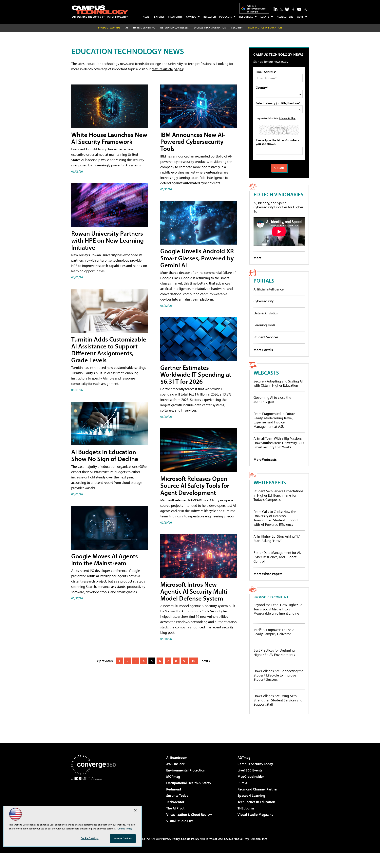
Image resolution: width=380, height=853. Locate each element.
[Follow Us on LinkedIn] (275, 9)
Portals (264, 280)
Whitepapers (270, 482)
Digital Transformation (210, 27)
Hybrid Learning (144, 27)
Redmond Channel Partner (257, 789)
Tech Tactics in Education (256, 802)
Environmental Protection (185, 770)
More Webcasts (265, 459)
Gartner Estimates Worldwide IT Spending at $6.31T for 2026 (195, 374)
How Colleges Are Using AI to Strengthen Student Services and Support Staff (278, 700)
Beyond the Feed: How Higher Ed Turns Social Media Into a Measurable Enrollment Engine (278, 609)
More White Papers (268, 573)
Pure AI (243, 783)
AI (126, 27)
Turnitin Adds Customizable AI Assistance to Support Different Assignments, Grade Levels (108, 349)
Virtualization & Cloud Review (189, 814)
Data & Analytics (266, 313)
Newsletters (285, 16)
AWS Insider (175, 764)
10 (193, 660)
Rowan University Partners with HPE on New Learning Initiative (107, 240)
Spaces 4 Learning (251, 795)
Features (159, 16)
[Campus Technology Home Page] (100, 11)
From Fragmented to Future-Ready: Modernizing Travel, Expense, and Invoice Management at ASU (275, 420)
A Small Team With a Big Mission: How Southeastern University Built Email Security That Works (279, 442)
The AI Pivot (175, 808)
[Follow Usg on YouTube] (299, 9)
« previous (105, 660)
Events (264, 16)
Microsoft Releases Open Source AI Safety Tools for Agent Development (194, 485)
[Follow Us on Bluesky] (287, 9)
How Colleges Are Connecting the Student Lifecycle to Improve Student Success (278, 675)
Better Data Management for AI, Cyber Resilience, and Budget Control (277, 556)
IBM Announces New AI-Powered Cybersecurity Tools (192, 141)
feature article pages (167, 69)
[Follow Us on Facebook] (293, 9)
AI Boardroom (176, 757)
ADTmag (244, 757)
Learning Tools (264, 325)
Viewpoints (175, 16)
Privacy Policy (287, 118)
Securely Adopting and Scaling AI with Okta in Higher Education (278, 383)
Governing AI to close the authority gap (272, 399)
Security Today (177, 795)
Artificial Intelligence (269, 289)
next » (206, 660)
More (300, 16)
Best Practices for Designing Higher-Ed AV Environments (274, 652)
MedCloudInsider (251, 776)
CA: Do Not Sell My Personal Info (245, 839)
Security (237, 27)
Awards (191, 16)
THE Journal (247, 808)
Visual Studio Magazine (255, 814)
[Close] (135, 810)
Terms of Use (214, 839)
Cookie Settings (90, 838)
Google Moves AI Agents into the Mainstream (104, 559)
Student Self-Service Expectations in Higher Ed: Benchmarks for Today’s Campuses (278, 495)
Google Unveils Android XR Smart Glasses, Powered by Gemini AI (197, 258)
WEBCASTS (266, 372)
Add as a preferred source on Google (256, 8)
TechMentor (175, 802)
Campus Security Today (255, 764)
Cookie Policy (190, 839)
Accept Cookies (123, 838)
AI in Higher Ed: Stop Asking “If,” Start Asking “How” (276, 538)
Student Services (266, 337)
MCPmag (173, 776)
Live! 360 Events (250, 770)
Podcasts (225, 16)
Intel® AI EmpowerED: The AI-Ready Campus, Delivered (275, 632)
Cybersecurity (264, 301)
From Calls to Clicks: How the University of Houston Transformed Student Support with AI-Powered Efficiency (276, 518)
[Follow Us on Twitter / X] (281, 9)
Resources (246, 16)
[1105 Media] (95, 801)
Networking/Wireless (174, 27)
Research (209, 16)
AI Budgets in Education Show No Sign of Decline (104, 455)
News (146, 16)
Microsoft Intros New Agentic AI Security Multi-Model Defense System (194, 591)
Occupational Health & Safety (188, 783)
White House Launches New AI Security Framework (109, 138)
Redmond (173, 789)
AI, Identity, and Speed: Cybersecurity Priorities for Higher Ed (278, 207)
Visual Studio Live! (180, 821)
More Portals (263, 349)
